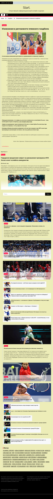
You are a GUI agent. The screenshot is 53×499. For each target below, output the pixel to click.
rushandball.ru (5, 146)
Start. (26, 7)
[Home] (3, 15)
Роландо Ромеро (19, 461)
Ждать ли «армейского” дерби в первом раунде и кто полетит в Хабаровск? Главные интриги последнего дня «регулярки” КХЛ (29, 295)
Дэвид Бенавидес (42, 457)
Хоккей (6, 223)
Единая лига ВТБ (7, 459)
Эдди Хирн (14, 466)
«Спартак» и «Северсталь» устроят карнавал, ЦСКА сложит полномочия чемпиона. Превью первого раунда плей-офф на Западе (26, 277)
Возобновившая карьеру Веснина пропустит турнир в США (18, 399)
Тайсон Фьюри (41, 461)
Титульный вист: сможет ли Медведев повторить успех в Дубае (19, 379)
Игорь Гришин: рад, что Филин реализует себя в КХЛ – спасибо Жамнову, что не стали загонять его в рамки (30, 318)
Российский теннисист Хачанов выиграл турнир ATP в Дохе (25, 428)
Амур (13, 452)
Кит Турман (33, 459)
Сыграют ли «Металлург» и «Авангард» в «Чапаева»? (24, 306)
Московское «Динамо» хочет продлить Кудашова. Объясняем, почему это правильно (24, 226)
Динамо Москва (23, 457)
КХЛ (28, 459)
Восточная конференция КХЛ (10, 455)
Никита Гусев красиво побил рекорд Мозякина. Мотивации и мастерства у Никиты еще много (28, 312)
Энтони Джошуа (21, 466)
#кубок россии (40, 450)
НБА (11, 461)
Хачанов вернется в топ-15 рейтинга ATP (21, 416)
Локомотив (6, 461)
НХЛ (13, 461)
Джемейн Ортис (30, 455)
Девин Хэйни (22, 455)
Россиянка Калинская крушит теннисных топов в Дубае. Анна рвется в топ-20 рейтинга (29, 435)
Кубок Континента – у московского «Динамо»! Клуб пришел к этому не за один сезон (30, 301)
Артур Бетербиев (19, 452)
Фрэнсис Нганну (31, 464)
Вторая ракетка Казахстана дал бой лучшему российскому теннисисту (23, 348)
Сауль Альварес (28, 461)
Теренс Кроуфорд (16, 464)
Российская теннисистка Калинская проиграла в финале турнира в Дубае (28, 422)
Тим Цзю (24, 464)
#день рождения (19, 450)
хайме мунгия (40, 466)
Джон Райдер (15, 457)
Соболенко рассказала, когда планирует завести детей (24, 405)
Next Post (3, 151)
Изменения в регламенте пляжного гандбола (25, 29)
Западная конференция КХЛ (19, 459)
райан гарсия (32, 466)
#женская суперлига (30, 450)
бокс (27, 466)
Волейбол (44, 452)
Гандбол (4, 25)
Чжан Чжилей (6, 466)
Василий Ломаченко (36, 452)
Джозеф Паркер (7, 457)
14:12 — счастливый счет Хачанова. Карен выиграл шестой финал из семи (28, 411)
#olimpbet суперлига (8, 450)
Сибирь (35, 461)
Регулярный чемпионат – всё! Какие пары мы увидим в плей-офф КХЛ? (28, 283)
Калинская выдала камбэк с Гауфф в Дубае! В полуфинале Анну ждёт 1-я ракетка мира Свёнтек (28, 441)
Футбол (3, 154)
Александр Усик (7, 452)
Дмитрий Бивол (32, 457)
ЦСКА (41, 464)
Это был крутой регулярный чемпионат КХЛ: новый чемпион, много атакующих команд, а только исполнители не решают (25, 256)
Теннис (6, 345)
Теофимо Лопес (7, 464)
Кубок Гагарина (40, 459)
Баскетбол (27, 452)
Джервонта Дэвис (40, 455)
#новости (47, 450)
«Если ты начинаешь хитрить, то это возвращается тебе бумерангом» (28, 288)
